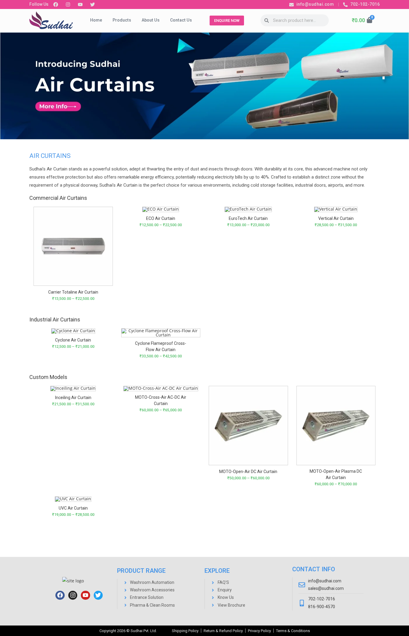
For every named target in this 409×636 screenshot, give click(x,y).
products (122, 20)
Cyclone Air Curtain (73, 340)
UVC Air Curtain (73, 508)
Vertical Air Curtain (336, 218)
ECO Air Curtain (160, 218)
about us (151, 20)
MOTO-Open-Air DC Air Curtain (248, 471)
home (96, 20)
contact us (181, 20)
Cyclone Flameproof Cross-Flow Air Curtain (160, 346)
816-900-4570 (321, 606)
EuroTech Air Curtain (248, 218)
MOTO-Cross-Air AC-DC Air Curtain (160, 400)
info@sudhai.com (324, 580)
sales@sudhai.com (326, 588)
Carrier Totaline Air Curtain (73, 292)
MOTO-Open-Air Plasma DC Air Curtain (336, 474)
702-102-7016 (321, 598)
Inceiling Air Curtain (73, 397)
